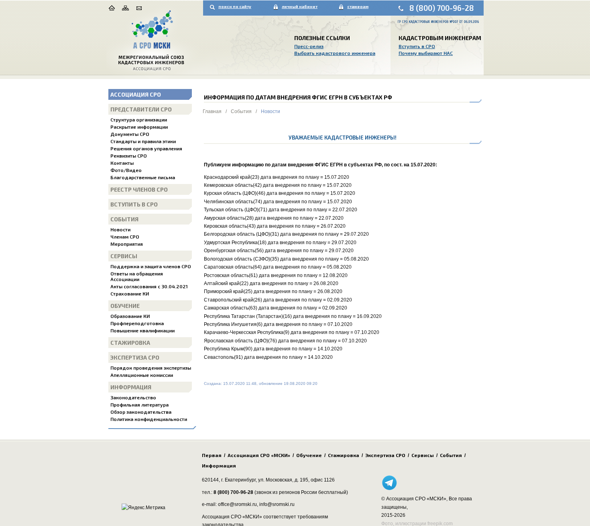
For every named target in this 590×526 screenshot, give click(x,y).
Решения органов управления (146, 148)
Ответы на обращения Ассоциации (136, 276)
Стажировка (130, 342)
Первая (212, 455)
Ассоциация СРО (135, 94)
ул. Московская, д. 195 (283, 480)
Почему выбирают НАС (426, 53)
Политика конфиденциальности (148, 419)
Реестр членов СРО (139, 189)
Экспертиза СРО (134, 357)
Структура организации (138, 119)
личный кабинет (299, 6)
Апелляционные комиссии (141, 375)
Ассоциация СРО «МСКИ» (259, 455)
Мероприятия (126, 244)
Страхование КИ (129, 293)
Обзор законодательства (140, 412)
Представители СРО (141, 109)
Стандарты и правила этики (143, 141)
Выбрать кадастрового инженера (334, 53)
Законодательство (133, 397)
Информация (130, 387)
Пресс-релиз (308, 46)
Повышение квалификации (142, 330)
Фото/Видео (126, 170)
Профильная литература (139, 404)
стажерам (357, 6)
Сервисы (123, 256)
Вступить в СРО (417, 46)
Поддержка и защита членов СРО (150, 266)
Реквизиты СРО (128, 155)
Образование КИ (130, 316)
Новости (120, 229)
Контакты (122, 163)
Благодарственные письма (142, 177)
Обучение (125, 305)
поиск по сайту (234, 6)
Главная (212, 111)
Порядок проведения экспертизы (150, 367)
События (124, 219)
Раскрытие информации (139, 126)
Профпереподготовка (137, 323)
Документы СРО (129, 134)
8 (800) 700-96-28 (441, 7)
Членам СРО (124, 236)
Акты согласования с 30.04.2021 (149, 286)
